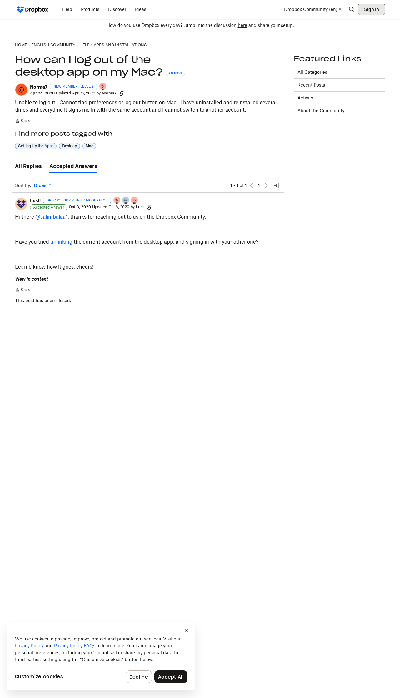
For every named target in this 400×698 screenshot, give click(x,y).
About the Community (321, 110)
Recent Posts (311, 85)
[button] (21, 89)
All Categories (312, 72)
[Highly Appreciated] (134, 201)
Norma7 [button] (39, 86)
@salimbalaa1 (51, 217)
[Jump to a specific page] (276, 185)
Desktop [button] (69, 146)
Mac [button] (89, 146)
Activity (305, 97)
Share (23, 122)
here (242, 25)
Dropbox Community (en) (311, 9)
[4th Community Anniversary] (103, 87)
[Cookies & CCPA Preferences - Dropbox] (101, 656)
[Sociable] (126, 201)
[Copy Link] (121, 93)
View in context (31, 278)
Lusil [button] (35, 200)
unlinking (61, 242)
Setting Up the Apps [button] (35, 146)
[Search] (352, 9)
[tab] (28, 166)
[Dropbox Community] (32, 9)
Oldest (41, 186)
